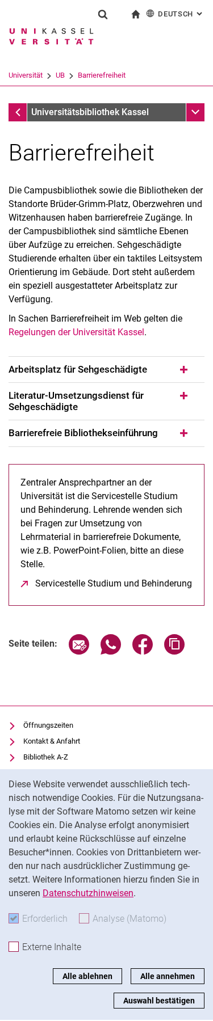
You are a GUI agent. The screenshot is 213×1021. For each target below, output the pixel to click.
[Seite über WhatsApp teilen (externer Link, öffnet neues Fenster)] (111, 651)
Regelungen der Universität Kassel (76, 332)
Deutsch (181, 14)
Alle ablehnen (87, 976)
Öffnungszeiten (48, 725)
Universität (26, 75)
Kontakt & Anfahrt (51, 741)
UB (60, 75)
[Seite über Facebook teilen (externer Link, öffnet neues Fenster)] (142, 651)
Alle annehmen (167, 976)
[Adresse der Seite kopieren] (174, 651)
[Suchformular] (102, 14)
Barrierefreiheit (102, 75)
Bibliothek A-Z (45, 757)
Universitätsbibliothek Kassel (90, 112)
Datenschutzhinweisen (88, 893)
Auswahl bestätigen (159, 1000)
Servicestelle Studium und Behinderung (113, 583)
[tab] (106, 370)
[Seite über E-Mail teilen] (79, 651)
